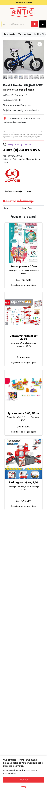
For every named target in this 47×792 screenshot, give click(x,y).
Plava (30, 208)
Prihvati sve (23, 779)
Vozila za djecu (24, 34)
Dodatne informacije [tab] (13, 191)
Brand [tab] (28, 191)
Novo (28, 159)
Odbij (23, 786)
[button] (39, 44)
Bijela (24, 208)
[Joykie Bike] (12, 175)
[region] (23, 774)
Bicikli (36, 34)
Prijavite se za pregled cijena (18, 90)
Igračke (12, 34)
